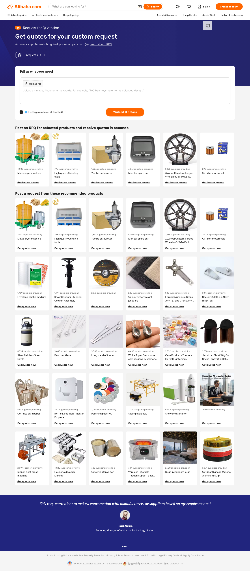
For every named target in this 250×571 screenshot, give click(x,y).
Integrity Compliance (192, 555)
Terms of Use (131, 555)
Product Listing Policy (58, 555)
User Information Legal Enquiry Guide (159, 555)
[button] (140, 6)
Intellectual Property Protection (89, 555)
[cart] (189, 7)
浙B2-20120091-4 (173, 563)
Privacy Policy (114, 555)
